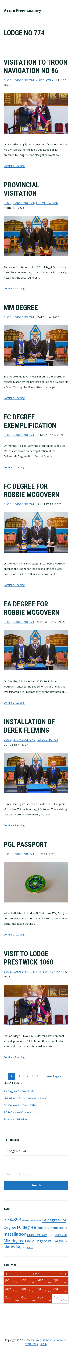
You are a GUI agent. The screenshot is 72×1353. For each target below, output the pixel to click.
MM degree (14, 1240)
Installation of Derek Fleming (29, 726)
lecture (51, 1235)
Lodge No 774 (23, 80)
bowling (25, 1220)
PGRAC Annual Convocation (20, 1112)
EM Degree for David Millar (20, 1105)
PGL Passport (25, 844)
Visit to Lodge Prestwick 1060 (28, 958)
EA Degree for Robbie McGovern (31, 608)
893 (17, 1219)
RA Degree (18, 1246)
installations (24, 739)
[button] (66, 10)
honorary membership (52, 1228)
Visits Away (44, 80)
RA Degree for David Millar (20, 1091)
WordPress (31, 1343)
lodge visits (61, 1234)
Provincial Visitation (21, 189)
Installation (15, 1234)
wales (30, 1246)
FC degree (26, 1227)
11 (40, 1076)
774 (8, 1219)
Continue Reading (14, 165)
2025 (36, 1274)
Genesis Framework (54, 1340)
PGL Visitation (47, 202)
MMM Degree (36, 1241)
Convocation (35, 1220)
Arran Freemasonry (22, 11)
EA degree (51, 1219)
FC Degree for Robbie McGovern (31, 490)
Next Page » (53, 1077)
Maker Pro (33, 1340)
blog (8, 80)
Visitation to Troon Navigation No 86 (35, 66)
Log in (43, 1343)
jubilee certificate (37, 1234)
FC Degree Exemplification (30, 421)
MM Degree (21, 308)
